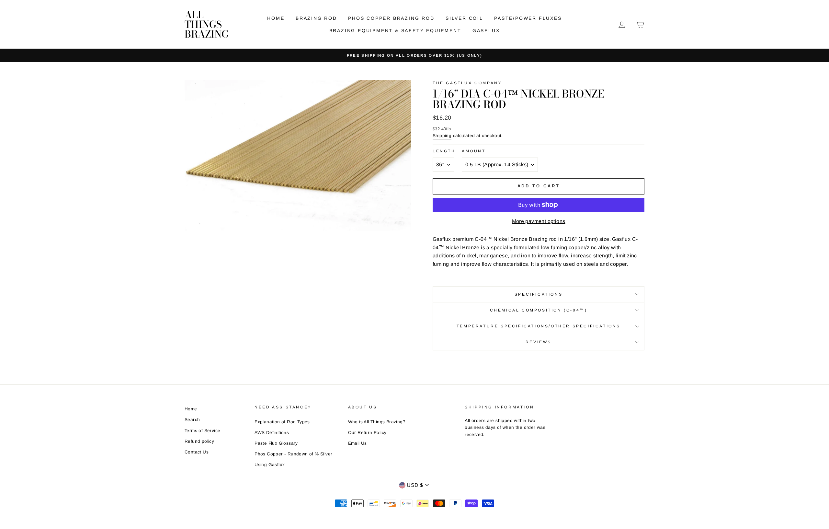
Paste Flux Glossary (276, 443)
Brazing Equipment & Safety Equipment (395, 30)
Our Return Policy (367, 432)
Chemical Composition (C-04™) (538, 310)
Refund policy (199, 441)
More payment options (538, 221)
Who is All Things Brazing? (376, 421)
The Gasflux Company (467, 83)
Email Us (357, 443)
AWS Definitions (272, 432)
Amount (474, 151)
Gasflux (486, 30)
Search (192, 419)
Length (444, 151)
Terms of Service (202, 430)
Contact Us (197, 452)
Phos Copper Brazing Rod (391, 18)
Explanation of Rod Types (282, 421)
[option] (414, 55)
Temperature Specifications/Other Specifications (538, 326)
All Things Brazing (207, 24)
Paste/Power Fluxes (528, 18)
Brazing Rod (316, 18)
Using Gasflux (270, 464)
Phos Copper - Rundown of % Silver (293, 454)
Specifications (538, 294)
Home (275, 18)
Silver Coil (464, 18)
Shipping (442, 135)
